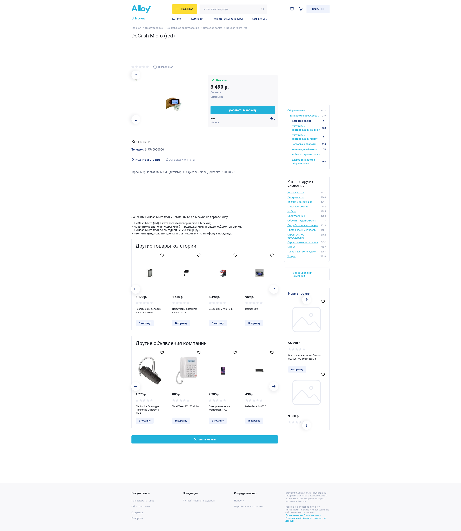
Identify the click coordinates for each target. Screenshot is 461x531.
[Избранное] (292, 9)
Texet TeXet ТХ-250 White (185, 406)
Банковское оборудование (183, 27)
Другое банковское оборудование (309, 161)
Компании (197, 18)
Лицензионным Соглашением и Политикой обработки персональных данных (305, 518)
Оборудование (154, 27)
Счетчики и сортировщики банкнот (309, 128)
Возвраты (137, 518)
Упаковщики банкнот (309, 149)
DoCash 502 (251, 309)
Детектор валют (212, 27)
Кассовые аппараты (309, 144)
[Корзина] (300, 8)
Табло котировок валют (309, 154)
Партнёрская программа (248, 506)
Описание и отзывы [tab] (146, 159)
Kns (213, 118)
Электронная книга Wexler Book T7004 (219, 408)
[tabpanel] (204, 172)
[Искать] (262, 9)
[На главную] (150, 9)
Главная (136, 27)
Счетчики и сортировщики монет (309, 137)
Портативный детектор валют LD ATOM (148, 311)
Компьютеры (259, 18)
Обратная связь (141, 506)
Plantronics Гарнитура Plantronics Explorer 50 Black (147, 410)
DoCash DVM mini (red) (221, 309)
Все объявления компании (302, 274)
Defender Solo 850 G (255, 406)
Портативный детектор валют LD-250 (184, 311)
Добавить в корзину (242, 110)
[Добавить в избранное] (162, 255)
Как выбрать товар (143, 500)
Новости (239, 500)
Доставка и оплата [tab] (180, 159)
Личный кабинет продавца (199, 500)
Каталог (177, 18)
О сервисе (137, 512)
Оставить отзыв (205, 439)
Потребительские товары (227, 18)
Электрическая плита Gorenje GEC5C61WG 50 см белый (304, 357)
